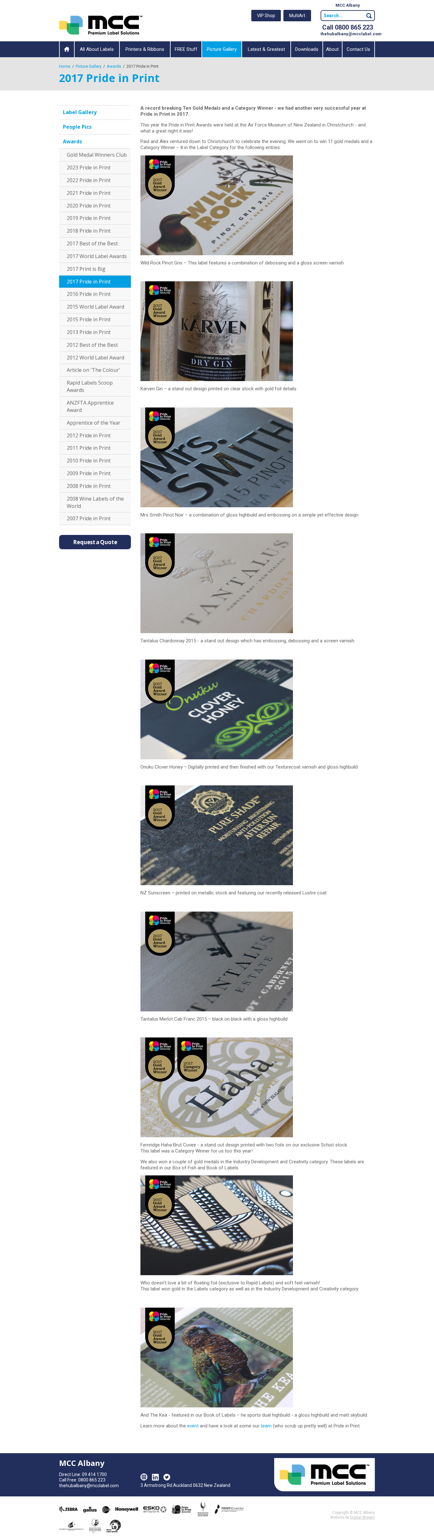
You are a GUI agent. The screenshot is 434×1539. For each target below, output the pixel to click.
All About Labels (97, 49)
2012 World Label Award (95, 357)
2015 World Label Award (95, 306)
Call (347, 27)
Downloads (306, 49)
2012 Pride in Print (89, 435)
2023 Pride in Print (89, 167)
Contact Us (358, 49)
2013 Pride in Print (89, 332)
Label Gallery (80, 112)
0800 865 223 (91, 1479)
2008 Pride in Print (89, 485)
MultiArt (297, 15)
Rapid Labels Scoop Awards (90, 386)
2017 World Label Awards (97, 256)
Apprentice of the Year (93, 422)
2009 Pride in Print (89, 473)
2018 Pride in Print (89, 230)
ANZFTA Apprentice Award (90, 406)
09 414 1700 (94, 1474)
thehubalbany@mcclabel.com (351, 33)
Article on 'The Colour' (93, 369)
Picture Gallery (222, 49)
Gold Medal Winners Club (97, 154)
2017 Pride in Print (89, 281)
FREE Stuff (186, 49)
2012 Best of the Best (92, 344)
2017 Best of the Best (92, 243)
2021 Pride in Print (89, 192)
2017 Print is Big (86, 268)
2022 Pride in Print (89, 180)
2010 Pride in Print (89, 460)
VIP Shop (266, 15)
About (332, 49)
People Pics (77, 126)
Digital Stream (362, 1517)
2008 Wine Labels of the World (95, 502)
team (266, 1426)
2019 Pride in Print (89, 218)
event (193, 1426)
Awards (72, 141)
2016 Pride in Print (89, 294)
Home (67, 49)
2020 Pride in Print (89, 205)
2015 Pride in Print (89, 319)
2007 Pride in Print (89, 518)
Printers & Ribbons (144, 49)
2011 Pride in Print (89, 447)
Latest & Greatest (266, 49)
